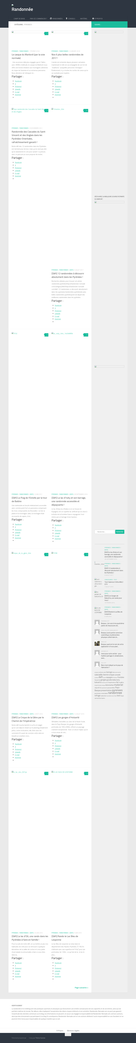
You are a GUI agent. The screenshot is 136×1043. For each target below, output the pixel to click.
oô (100, 688)
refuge (97, 695)
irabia (114, 679)
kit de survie (105, 682)
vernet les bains (100, 698)
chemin (106, 674)
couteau (96, 677)
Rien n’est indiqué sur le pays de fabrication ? (112, 666)
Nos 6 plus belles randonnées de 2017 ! (67, 56)
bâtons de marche (117, 672)
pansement (104, 688)
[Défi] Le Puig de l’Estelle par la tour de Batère (29, 499)
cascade (98, 674)
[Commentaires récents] (109, 542)
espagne (109, 677)
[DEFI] (71, 270)
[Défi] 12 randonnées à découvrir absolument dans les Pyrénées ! (68, 275)
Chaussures (109, 580)
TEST (115, 580)
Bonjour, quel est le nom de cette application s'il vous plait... (112, 645)
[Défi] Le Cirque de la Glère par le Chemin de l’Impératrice (28, 719)
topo (122, 696)
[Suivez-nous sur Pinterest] (120, 24)
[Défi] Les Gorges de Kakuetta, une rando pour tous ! (113, 598)
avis (105, 672)
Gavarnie (97, 680)
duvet (104, 677)
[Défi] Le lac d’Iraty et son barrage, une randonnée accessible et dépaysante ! (69, 501)
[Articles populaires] (99, 542)
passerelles (111, 688)
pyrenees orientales (101, 693)
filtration (115, 677)
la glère (121, 682)
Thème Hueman (40, 1038)
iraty (118, 679)
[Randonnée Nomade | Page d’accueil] (22, 8)
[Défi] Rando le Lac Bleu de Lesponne (65, 938)
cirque (111, 674)
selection (104, 696)
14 (86, 110)
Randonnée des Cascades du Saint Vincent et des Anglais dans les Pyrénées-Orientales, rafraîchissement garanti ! (28, 137)
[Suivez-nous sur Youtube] (113, 24)
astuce (101, 672)
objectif (97, 688)
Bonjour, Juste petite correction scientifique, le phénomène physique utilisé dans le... (111, 634)
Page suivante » (81, 987)
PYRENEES (15, 51)
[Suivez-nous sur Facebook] (103, 24)
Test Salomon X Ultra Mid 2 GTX (114, 583)
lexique (103, 685)
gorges (103, 679)
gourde (109, 679)
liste (107, 685)
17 (86, 335)
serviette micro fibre (111, 696)
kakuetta (98, 682)
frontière (121, 677)
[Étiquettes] (119, 542)
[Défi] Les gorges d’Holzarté (65, 717)
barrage (109, 672)
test (118, 695)
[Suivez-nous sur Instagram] (106, 24)
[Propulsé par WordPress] (27, 1038)
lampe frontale (98, 685)
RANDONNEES (24, 51)
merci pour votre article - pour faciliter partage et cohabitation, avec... (112, 655)
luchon (111, 685)
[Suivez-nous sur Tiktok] (110, 24)
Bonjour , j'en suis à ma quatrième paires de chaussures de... (112, 624)
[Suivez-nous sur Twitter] (116, 24)
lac (117, 682)
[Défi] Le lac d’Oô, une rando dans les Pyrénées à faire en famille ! (30, 938)
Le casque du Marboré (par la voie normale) (28, 56)
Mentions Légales (73, 1030)
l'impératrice (112, 682)
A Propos (60, 1030)
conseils (117, 674)
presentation (106, 690)
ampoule (97, 672)
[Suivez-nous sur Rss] (123, 24)
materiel (118, 685)
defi (101, 677)
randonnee (115, 692)
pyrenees (117, 690)
